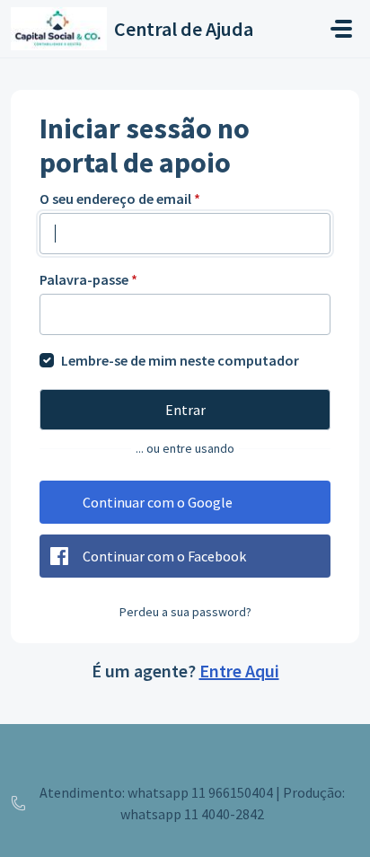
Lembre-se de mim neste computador (180, 360)
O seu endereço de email (120, 199)
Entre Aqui (239, 670)
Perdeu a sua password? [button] (185, 612)
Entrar (185, 410)
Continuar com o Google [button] (158, 502)
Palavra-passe (88, 279)
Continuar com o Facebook (164, 556)
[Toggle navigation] (341, 29)
